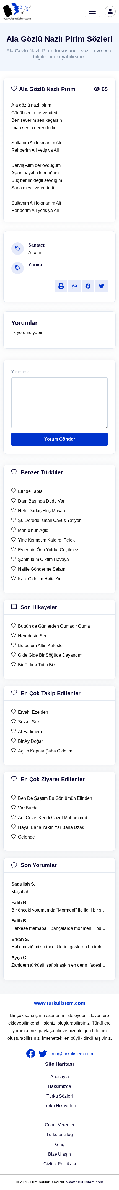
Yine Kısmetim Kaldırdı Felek (46, 540)
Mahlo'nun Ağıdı (34, 530)
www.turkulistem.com (59, 1003)
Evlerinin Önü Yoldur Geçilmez (48, 549)
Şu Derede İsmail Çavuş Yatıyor (49, 520)
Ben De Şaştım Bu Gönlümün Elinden (55, 798)
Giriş (59, 1144)
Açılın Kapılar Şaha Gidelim (45, 751)
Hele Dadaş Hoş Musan (41, 510)
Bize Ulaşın (59, 1154)
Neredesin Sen (33, 635)
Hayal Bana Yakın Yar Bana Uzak (51, 827)
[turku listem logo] (17, 11)
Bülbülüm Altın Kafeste (40, 645)
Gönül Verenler (59, 1124)
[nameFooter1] (31, 1054)
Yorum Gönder (59, 439)
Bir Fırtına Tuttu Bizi (37, 665)
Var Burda (28, 808)
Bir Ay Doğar (30, 741)
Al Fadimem (30, 731)
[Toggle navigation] (92, 11)
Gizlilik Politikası (59, 1163)
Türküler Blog (59, 1134)
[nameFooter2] (44, 1054)
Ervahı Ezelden (33, 712)
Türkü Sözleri (59, 1096)
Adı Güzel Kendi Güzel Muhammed (52, 817)
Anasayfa (59, 1076)
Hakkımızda (59, 1086)
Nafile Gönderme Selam (41, 569)
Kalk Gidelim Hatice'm (39, 578)
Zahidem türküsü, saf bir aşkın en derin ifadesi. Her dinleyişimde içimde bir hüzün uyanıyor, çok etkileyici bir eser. (59, 965)
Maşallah (20, 891)
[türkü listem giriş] (110, 11)
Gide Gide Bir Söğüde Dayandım (50, 655)
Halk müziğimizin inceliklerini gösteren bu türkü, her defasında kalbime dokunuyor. (59, 947)
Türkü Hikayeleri (59, 1105)
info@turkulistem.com (72, 1053)
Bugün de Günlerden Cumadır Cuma (54, 626)
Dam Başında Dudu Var (41, 501)
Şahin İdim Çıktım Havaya (43, 559)
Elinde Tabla (30, 491)
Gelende (26, 837)
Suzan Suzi (29, 722)
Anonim (35, 252)
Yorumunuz (20, 372)
